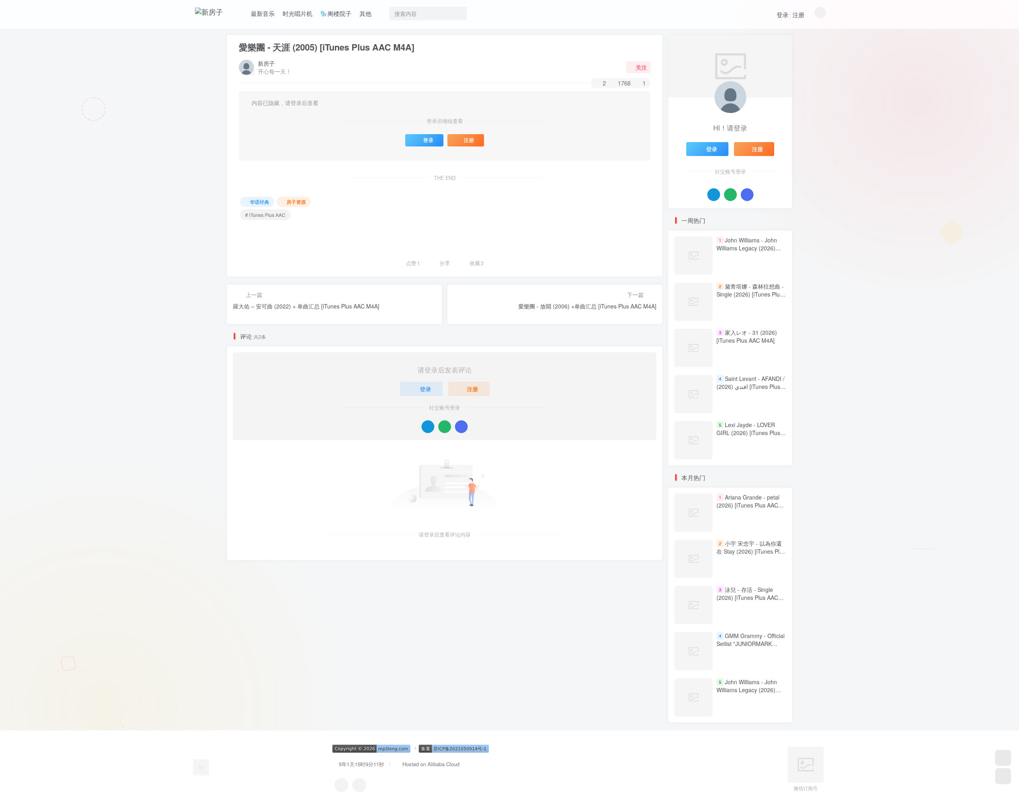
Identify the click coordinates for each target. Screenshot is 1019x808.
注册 (798, 14)
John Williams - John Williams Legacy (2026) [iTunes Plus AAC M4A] (746, 248)
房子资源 (296, 201)
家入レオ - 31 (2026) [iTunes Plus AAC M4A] (746, 336)
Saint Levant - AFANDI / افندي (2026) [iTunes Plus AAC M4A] (750, 386)
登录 (783, 14)
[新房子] (201, 766)
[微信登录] (444, 426)
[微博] (359, 785)
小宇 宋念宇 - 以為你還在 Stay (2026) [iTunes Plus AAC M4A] (750, 551)
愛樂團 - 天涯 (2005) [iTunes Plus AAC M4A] (326, 47)
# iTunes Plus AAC (265, 214)
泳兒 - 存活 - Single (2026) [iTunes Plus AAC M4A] (747, 597)
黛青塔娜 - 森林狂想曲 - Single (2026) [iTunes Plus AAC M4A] (750, 294)
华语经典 (259, 201)
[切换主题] (1003, 776)
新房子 (266, 63)
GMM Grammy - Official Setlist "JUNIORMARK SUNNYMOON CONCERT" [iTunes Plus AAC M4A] (750, 648)
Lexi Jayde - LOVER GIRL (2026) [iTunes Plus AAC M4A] (748, 432)
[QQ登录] (428, 426)
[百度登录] (461, 426)
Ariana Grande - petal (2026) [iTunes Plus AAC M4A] (747, 505)
